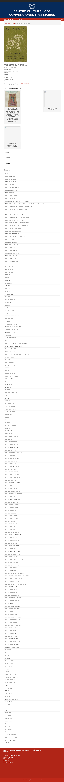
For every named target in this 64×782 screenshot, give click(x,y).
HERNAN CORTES (9, 357)
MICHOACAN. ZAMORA (11, 636)
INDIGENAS (8, 387)
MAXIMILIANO (8, 417)
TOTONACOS (8, 729)
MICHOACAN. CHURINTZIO (12, 472)
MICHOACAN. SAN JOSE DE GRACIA (14, 573)
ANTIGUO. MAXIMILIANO (11, 245)
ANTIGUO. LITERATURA (11, 242)
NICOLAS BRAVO (9, 663)
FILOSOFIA (7, 321)
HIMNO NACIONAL (10, 362)
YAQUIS (7, 743)
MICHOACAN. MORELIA (11, 543)
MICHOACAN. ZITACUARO (12, 644)
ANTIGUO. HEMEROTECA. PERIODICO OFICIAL (17, 223)
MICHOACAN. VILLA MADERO (13, 625)
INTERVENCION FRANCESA (12, 392)
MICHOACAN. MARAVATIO (12, 540)
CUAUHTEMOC (9, 294)
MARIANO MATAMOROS (11, 414)
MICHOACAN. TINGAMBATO (12, 600)
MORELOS (7, 652)
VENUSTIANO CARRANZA (11, 737)
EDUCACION (8, 305)
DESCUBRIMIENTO (10, 299)
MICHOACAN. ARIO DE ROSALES (13, 453)
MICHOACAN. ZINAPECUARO (12, 641)
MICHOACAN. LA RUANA (11, 529)
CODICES (7, 286)
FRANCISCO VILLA (10, 332)
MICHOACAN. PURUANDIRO (12, 565)
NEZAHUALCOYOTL (10, 661)
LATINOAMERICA (9, 403)
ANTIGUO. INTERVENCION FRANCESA (15, 236)
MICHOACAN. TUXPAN (11, 614)
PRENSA (7, 691)
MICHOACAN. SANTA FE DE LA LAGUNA (15, 584)
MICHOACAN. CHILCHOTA (12, 466)
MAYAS (30, 84)
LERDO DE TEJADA (10, 406)
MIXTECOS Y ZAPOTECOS (12, 647)
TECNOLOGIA (8, 721)
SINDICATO (8, 710)
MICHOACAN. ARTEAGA (11, 455)
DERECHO (7, 297)
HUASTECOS (8, 370)
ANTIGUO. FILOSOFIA (10, 193)
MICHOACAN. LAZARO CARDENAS (14, 535)
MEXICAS (7, 428)
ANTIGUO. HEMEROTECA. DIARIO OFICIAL (16, 209)
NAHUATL (7, 658)
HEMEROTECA (8, 340)
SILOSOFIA (7, 704)
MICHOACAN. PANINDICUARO (13, 554)
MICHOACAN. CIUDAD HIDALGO (13, 474)
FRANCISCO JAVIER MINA (11, 329)
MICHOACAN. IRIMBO (10, 513)
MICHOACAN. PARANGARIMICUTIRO (14, 559)
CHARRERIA (8, 280)
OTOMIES (7, 671)
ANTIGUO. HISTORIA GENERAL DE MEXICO (16, 225)
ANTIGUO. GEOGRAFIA (11, 195)
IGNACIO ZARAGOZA (10, 379)
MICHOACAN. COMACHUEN (12, 483)
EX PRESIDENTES (9, 318)
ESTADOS (7, 313)
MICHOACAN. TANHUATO (11, 589)
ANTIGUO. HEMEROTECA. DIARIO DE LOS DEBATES (18, 206)
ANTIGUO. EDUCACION (11, 190)
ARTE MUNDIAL (9, 272)
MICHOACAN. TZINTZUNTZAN (13, 617)
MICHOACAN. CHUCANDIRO (12, 469)
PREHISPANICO (9, 688)
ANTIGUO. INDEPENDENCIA (12, 234)
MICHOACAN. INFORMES (11, 507)
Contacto (19, 19)
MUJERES (7, 655)
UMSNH (7, 732)
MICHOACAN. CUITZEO (11, 488)
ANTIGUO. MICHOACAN (11, 250)
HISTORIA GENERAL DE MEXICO (13, 365)
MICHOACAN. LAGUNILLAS (12, 532)
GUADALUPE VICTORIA (11, 338)
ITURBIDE (7, 395)
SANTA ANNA (8, 702)
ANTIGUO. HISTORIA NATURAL (13, 231)
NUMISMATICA (8, 666)
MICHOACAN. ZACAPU (11, 633)
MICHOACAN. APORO (10, 450)
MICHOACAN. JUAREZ (11, 521)
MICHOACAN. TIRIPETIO (11, 603)
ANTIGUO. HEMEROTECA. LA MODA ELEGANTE (17, 217)
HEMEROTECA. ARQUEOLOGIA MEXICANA (16, 343)
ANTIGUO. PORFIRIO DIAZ (12, 253)
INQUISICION (8, 390)
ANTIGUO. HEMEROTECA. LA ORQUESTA (16, 220)
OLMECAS (7, 669)
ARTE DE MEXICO (9, 269)
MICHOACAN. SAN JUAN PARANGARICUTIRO (17, 576)
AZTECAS (7, 275)
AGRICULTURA (8, 173)
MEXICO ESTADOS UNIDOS (12, 436)
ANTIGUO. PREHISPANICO (11, 255)
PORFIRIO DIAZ (9, 685)
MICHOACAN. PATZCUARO (12, 562)
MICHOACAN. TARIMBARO (12, 595)
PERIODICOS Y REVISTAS (11, 677)
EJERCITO (7, 307)
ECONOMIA (8, 302)
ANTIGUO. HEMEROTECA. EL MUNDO (15, 214)
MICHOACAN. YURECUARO (12, 628)
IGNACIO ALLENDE (10, 373)
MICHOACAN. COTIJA (10, 485)
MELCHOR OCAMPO (10, 425)
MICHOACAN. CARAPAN (11, 461)
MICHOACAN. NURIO (10, 548)
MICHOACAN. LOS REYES (11, 537)
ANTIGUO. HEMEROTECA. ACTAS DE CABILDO (17, 201)
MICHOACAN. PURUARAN (11, 567)
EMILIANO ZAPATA (9, 310)
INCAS (6, 381)
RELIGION (7, 696)
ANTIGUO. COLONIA (10, 179)
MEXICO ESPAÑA (9, 433)
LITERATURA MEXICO (10, 409)
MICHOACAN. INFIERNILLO (12, 505)
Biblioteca (11, 19)
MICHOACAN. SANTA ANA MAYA (13, 578)
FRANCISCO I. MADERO (11, 324)
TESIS (6, 723)
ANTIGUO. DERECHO (10, 184)
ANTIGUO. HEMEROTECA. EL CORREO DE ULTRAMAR (19, 212)
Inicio (4, 19)
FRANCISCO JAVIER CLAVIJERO (13, 327)
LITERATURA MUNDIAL (11, 411)
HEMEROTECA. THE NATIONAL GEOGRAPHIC (17, 354)
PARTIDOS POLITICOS (10, 674)
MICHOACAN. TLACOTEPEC (12, 606)
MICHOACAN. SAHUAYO (11, 570)
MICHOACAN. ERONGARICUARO (13, 494)
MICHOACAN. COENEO (11, 480)
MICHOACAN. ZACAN (10, 630)
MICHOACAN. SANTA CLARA (12, 581)
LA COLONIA (8, 401)
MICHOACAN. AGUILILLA (11, 444)
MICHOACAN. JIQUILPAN (11, 518)
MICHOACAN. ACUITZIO (11, 442)
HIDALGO (7, 359)
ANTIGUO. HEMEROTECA (11, 198)
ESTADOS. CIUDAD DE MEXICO (13, 316)
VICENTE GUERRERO (10, 740)
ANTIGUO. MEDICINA (10, 247)
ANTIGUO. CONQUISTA (11, 182)
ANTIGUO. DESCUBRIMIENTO (12, 187)
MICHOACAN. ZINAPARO (11, 639)
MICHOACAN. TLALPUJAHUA (12, 609)
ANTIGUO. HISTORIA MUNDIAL (13, 228)
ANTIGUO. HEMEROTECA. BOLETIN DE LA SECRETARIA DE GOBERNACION (25, 203)
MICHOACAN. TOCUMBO (11, 611)
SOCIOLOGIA (8, 713)
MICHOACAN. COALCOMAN (12, 477)
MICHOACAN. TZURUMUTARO (13, 619)
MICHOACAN (8, 439)
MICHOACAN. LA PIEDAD (11, 526)
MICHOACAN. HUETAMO (11, 502)
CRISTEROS (8, 291)
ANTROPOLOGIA (9, 264)
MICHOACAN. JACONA (11, 515)
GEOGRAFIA (8, 335)
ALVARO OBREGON (10, 176)
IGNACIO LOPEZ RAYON (11, 376)
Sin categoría (8, 707)
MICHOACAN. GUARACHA (12, 496)
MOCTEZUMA (8, 650)
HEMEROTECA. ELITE (10, 349)
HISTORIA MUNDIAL (10, 368)
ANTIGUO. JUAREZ (10, 239)
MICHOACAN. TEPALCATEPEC (13, 598)
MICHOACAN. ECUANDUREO (12, 491)
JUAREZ (7, 398)
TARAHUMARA (8, 718)
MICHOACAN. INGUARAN (11, 510)
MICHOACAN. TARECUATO (12, 592)
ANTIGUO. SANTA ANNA (11, 261)
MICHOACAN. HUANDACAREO (13, 499)
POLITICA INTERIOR (10, 682)
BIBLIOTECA (11, 23)
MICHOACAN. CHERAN (11, 463)
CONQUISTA (8, 288)
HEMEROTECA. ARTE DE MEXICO (13, 346)
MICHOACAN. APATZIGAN (11, 447)
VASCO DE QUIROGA (10, 734)
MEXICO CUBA (8, 431)
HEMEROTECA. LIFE (10, 351)
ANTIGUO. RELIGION (10, 258)
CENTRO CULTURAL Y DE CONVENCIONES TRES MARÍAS (32, 13)
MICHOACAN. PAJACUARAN (12, 551)
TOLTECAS (7, 726)
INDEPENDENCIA (9, 384)
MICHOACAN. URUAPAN (11, 622)
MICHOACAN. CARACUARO (12, 458)
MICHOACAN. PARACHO (11, 557)
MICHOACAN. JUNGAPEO (11, 524)
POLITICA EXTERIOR (10, 680)
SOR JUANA (8, 715)
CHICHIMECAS (8, 283)
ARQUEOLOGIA (9, 266)
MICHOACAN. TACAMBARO (12, 587)
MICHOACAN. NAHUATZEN (12, 546)
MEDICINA (7, 422)
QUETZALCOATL (9, 693)
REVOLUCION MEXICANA (11, 699)
